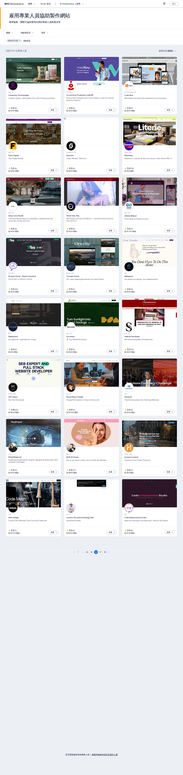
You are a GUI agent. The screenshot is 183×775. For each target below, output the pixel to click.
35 (91, 552)
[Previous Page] (73, 552)
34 (87, 552)
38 (105, 552)
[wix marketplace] (14, 3)
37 (100, 552)
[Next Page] (109, 552)
